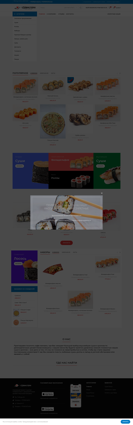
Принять (125, 421)
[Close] (102, 193)
